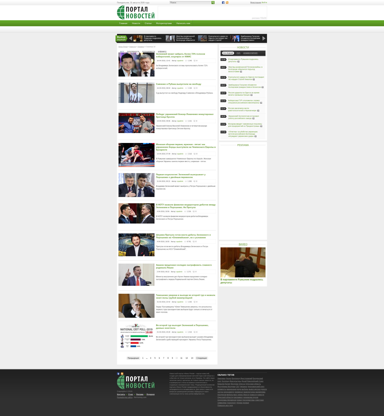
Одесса (242, 384)
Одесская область (253, 384)
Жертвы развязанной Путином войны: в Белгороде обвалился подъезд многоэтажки (185, 39)
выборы (245, 389)
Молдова (234, 384)
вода (239, 389)
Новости (136, 23)
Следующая (201, 358)
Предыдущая (133, 358)
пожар (239, 400)
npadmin (180, 61)
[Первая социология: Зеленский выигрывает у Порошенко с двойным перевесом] (136, 196)
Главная (123, 23)
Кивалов (221, 384)
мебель (230, 395)
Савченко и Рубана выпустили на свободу (178, 84)
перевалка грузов (250, 397)
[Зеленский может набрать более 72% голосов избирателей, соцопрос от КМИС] (136, 76)
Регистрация (255, 3)
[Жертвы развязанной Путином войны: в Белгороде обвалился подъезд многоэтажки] (170, 41)
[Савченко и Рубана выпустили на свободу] (136, 102)
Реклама (139, 394)
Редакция (151, 394)
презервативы (248, 400)
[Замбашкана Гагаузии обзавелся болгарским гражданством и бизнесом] (234, 41)
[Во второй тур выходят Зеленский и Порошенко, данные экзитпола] (136, 347)
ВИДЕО (243, 244)
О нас (130, 394)
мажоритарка (249, 392)
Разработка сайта (124, 397)
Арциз (228, 378)
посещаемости (148, 51)
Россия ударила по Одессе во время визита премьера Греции (243, 94)
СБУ (238, 387)
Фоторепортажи (164, 23)
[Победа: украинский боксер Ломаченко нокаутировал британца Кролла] (136, 132)
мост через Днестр (241, 395)
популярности (133, 51)
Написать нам (183, 23)
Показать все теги (225, 405)
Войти (264, 3)
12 (187, 358)
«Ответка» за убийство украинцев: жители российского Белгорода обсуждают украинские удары (243, 134)
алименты (222, 389)
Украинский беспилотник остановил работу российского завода (243, 117)
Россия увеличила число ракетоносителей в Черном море (242, 109)
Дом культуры (235, 381)
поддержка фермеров (227, 400)
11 (181, 358)
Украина (243, 387)
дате (122, 51)
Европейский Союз (255, 381)
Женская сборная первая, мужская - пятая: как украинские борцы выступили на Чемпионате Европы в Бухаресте (186, 147)
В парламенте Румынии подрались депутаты (152, 38)
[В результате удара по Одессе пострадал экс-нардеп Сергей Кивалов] (202, 41)
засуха (220, 392)
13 (192, 358)
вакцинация (232, 389)
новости (253, 395)
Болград (225, 381)
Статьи (148, 23)
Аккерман (222, 378)
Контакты (121, 394)
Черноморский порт (256, 387)
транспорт (231, 403)
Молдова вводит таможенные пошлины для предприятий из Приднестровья (245, 125)
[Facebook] (223, 2)
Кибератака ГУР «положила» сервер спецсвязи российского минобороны (244, 101)
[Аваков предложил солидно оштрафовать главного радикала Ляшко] (136, 285)
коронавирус (229, 392)
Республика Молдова (226, 387)
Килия (227, 384)
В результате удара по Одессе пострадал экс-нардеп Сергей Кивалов (218, 39)
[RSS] (227, 2)
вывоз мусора (255, 389)
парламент (238, 397)
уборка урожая (242, 403)
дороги (264, 389)
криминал (239, 392)
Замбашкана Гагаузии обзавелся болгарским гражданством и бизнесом (250, 39)
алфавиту (162, 51)
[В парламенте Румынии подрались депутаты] (138, 41)
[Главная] (135, 19)
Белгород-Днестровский (242, 378)
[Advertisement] (243, 193)
